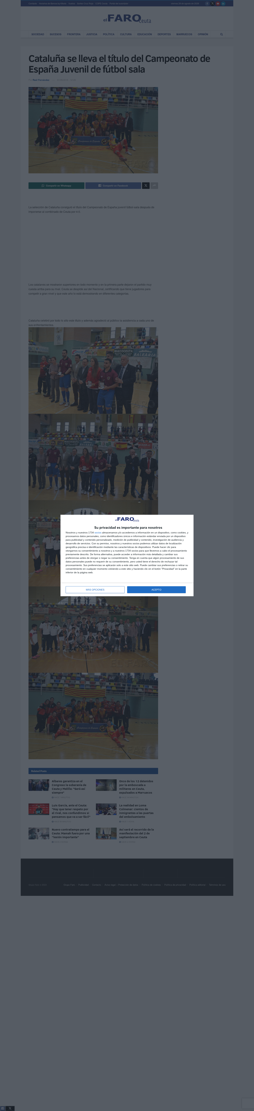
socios (98, 532)
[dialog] (127, 555)
